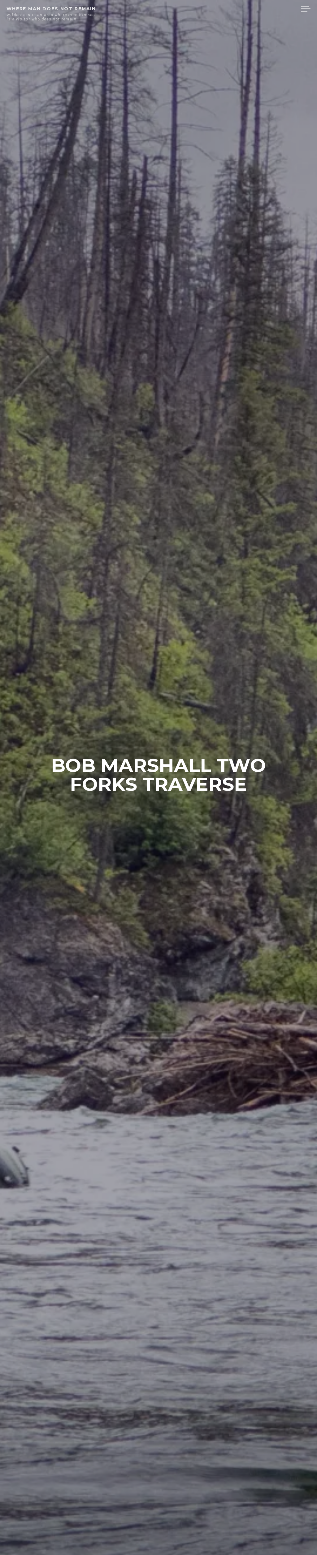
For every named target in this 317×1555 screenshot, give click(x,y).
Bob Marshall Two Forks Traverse (158, 774)
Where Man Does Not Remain (51, 8)
